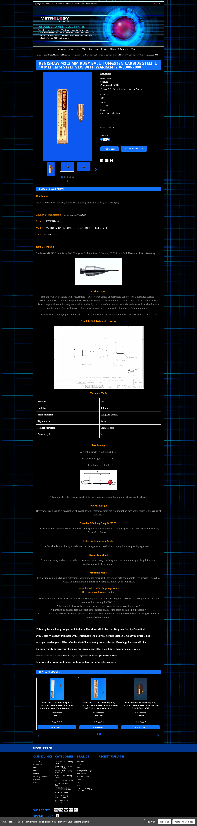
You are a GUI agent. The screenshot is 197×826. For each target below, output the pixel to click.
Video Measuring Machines (61, 801)
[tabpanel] (50, 169)
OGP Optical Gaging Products (84, 789)
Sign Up (48, 4)
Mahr (79, 780)
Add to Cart (57, 727)
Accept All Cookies (184, 821)
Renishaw (80, 761)
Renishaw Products (62, 792)
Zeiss (79, 767)
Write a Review (135, 89)
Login (39, 4)
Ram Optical (81, 774)
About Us (62, 49)
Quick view (57, 689)
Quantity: (104, 135)
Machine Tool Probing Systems (63, 776)
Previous (38, 169)
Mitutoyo (80, 765)
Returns (104, 49)
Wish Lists (80, 4)
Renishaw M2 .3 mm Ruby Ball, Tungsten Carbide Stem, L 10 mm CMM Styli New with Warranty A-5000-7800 (115, 55)
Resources (93, 49)
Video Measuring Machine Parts (61, 796)
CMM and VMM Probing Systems (64, 762)
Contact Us (74, 49)
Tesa (78, 783)
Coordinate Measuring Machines (57, 55)
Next (96, 169)
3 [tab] (67, 177)
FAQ (84, 49)
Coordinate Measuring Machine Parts (63, 767)
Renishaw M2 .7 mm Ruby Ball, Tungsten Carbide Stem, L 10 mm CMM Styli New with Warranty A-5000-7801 (57, 705)
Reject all (164, 821)
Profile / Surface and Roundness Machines (63, 789)
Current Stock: (107, 127)
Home (38, 55)
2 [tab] (65, 177)
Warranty (135, 49)
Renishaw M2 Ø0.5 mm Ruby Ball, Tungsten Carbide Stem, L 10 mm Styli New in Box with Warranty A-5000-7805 (98, 705)
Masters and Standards (64, 780)
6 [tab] (67, 181)
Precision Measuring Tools (62, 784)
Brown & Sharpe (83, 776)
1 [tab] (62, 177)
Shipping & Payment (119, 49)
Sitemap (36, 783)
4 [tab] (70, 177)
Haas (79, 785)
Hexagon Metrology (84, 770)
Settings (150, 821)
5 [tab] (73, 177)
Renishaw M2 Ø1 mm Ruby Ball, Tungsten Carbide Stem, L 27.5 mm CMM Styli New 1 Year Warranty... (140, 705)
